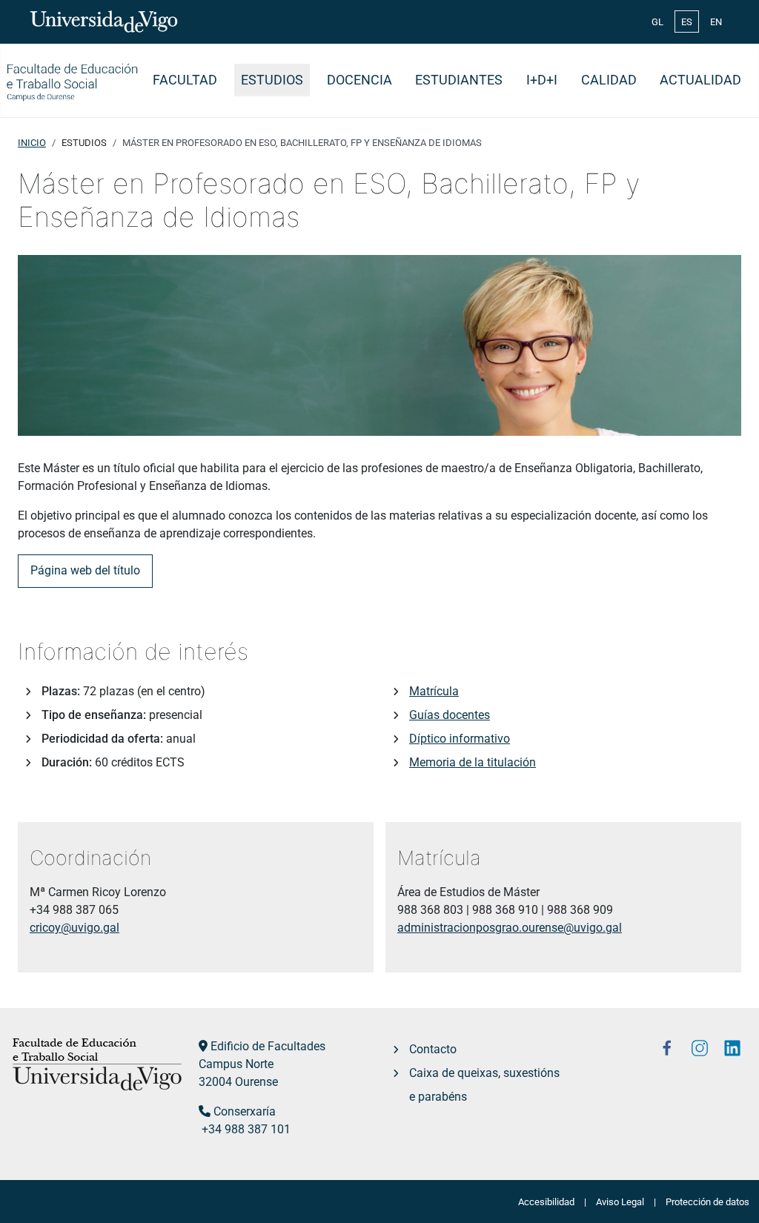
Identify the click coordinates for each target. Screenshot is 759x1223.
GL (657, 21)
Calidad (609, 80)
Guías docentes (449, 715)
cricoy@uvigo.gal (74, 928)
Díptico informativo (459, 739)
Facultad (185, 80)
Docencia (359, 80)
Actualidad (700, 80)
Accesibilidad (546, 1201)
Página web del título (85, 570)
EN (716, 21)
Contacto (433, 1049)
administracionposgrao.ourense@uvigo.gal (509, 928)
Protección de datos (707, 1201)
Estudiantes (459, 80)
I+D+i (541, 80)
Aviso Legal (620, 1201)
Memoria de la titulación (472, 762)
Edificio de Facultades (268, 1046)
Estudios (272, 80)
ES (686, 21)
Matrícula (434, 691)
